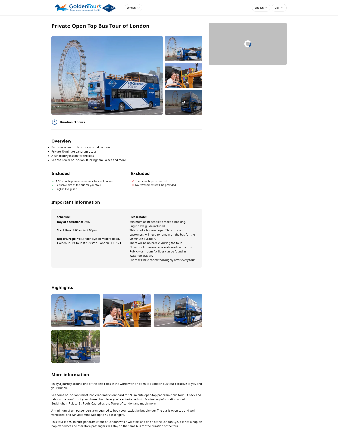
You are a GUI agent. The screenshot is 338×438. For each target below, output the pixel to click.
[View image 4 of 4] (75, 346)
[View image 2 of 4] (183, 75)
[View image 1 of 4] (183, 48)
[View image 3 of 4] (178, 310)
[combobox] (261, 7)
